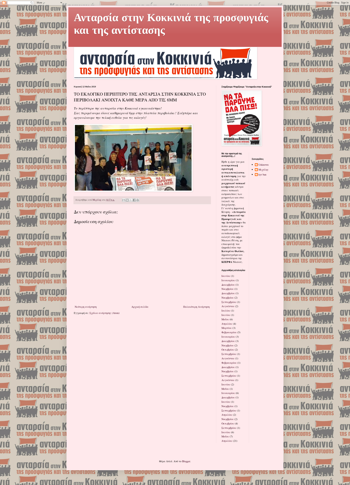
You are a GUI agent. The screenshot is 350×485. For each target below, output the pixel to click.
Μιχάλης (263, 169)
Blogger (186, 461)
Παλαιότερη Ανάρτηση (196, 306)
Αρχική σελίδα (139, 306)
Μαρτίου (226, 328)
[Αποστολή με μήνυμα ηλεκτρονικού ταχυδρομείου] (124, 200)
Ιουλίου (225, 310)
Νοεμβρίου (227, 289)
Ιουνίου (225, 276)
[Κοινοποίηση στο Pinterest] (137, 200)
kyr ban (262, 174)
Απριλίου (226, 323)
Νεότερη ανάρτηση (86, 306)
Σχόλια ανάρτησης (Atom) (105, 313)
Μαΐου (225, 319)
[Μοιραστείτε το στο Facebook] (134, 200)
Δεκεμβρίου (228, 284)
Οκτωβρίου (227, 349)
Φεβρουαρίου (229, 332)
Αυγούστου (227, 306)
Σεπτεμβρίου (228, 302)
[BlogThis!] (127, 200)
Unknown (263, 164)
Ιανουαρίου (228, 280)
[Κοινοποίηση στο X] (131, 200)
